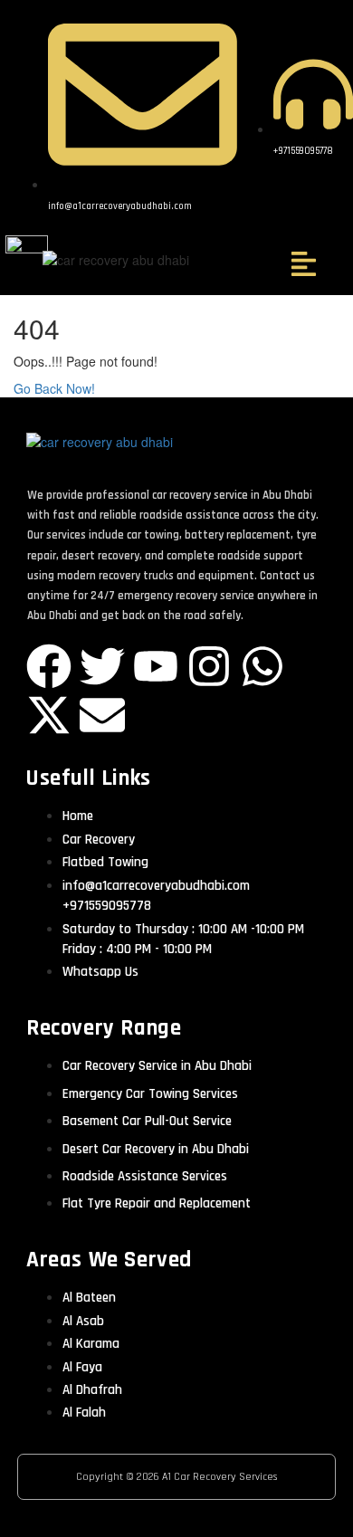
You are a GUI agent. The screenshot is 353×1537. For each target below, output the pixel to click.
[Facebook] (49, 666)
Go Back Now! (56, 388)
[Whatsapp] (262, 666)
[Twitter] (102, 666)
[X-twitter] (49, 715)
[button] (303, 265)
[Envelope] (102, 715)
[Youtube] (155, 666)
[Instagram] (209, 666)
